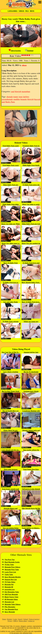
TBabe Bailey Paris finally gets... (31, 166)
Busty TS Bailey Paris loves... (11, 263)
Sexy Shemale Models (13, 577)
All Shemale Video (11, 599)
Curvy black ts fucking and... (10, 372)
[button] (21, 35)
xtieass (24, 65)
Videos (21, 11)
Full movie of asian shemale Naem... (31, 489)
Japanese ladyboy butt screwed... (31, 352)
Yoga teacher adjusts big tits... (31, 450)
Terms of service (34, 619)
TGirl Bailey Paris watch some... (10, 146)
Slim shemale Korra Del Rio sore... (31, 509)
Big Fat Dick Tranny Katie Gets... (10, 391)
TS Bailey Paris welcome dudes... (11, 322)
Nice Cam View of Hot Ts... (10, 352)
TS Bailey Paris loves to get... (10, 283)
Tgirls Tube (9, 574)
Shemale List (9, 602)
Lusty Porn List (10, 572)
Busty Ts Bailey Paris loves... (31, 302)
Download (30, 50)
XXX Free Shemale (11, 594)
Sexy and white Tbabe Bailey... (10, 302)
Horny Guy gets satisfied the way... (31, 244)
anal (12, 91)
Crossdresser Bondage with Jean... (31, 411)
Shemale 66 (9, 587)
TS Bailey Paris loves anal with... (31, 263)
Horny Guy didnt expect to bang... (10, 244)
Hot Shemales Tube (12, 592)
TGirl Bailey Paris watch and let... (10, 166)
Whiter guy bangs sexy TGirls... (31, 322)
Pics (27, 11)
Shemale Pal (9, 584)
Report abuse (23, 621)
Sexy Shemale (10, 612)
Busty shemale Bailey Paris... (31, 282)
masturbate (26, 91)
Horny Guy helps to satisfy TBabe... (31, 205)
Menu (32, 11)
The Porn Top (10, 559)
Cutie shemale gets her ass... (11, 450)
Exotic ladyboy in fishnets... (31, 528)
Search (20, 619)
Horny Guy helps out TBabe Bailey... (10, 224)
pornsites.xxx (10, 589)
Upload (25, 619)
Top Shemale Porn (11, 609)
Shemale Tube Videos (12, 604)
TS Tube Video (10, 582)
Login (15, 619)
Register (9, 619)
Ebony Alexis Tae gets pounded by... (11, 431)
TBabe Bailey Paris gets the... (10, 185)
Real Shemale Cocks (12, 562)
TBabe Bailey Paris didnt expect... (10, 205)
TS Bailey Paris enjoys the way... (31, 185)
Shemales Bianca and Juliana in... (10, 509)
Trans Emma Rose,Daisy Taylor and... (31, 470)
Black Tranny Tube (11, 597)
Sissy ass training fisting (10, 528)
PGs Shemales (10, 607)
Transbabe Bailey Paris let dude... (31, 146)
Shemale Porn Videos (12, 567)
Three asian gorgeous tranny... (10, 470)
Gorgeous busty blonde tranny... (31, 391)
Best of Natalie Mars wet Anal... (11, 411)
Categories (12, 11)
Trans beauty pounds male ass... (10, 489)
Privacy (10, 621)
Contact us (31, 621)
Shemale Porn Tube (12, 569)
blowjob (18, 91)
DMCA (15, 621)
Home (4, 619)
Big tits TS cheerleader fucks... (31, 372)
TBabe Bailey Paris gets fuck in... (31, 224)
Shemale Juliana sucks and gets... (31, 431)
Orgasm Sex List (11, 579)
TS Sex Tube (9, 564)
